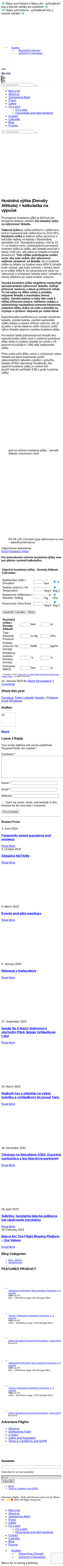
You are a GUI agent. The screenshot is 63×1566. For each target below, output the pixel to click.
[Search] (35, 85)
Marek (31, 681)
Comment (8, 754)
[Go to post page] (29, 1144)
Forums (13, 125)
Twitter (19, 697)
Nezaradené (43, 681)
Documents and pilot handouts (34, 112)
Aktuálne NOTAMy (15, 856)
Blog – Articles (15, 1260)
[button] (3, 1504)
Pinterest (52, 697)
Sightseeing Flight (19, 1431)
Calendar (14, 119)
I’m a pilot (14, 106)
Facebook (7, 697)
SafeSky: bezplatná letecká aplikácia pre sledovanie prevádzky (29, 1218)
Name (6, 782)
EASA (11, 1486)
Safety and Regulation (22, 1437)
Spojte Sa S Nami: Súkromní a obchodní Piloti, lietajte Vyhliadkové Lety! (28, 1032)
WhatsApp (15, 700)
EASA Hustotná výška (15, 551)
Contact (13, 116)
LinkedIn (28, 697)
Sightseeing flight (19, 97)
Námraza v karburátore (18, 971)
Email (5, 700)
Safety (12, 103)
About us (13, 94)
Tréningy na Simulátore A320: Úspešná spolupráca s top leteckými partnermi (31, 1156)
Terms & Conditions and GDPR (27, 1441)
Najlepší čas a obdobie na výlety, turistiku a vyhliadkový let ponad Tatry (30, 1095)
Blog (11, 122)
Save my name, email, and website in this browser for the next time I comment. (29, 804)
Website (6, 795)
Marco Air (14, 91)
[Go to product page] (35, 1281)
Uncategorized (15, 1262)
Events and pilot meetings (21, 913)
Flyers (12, 100)
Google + (40, 697)
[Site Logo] (14, 27)
